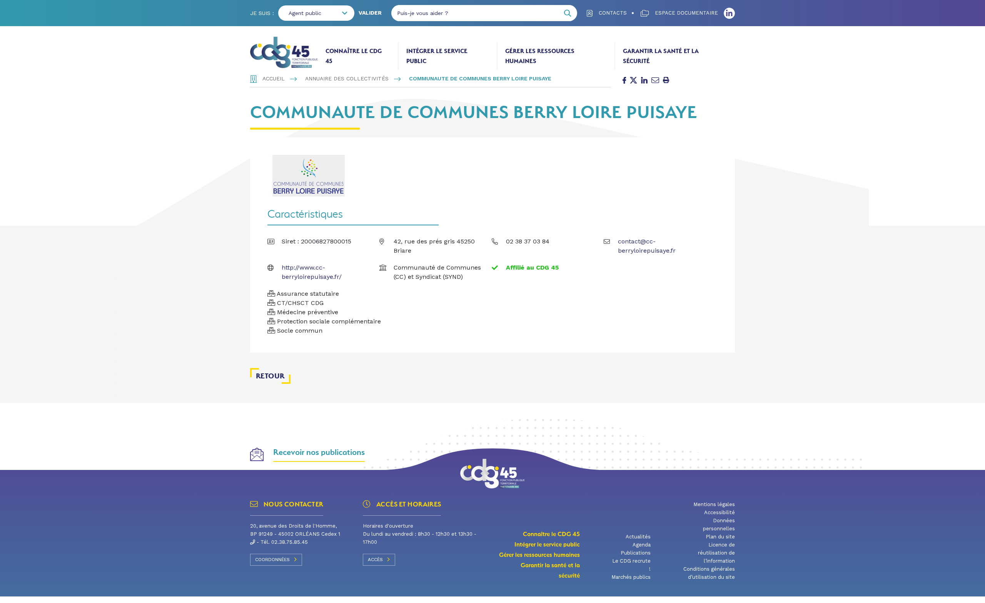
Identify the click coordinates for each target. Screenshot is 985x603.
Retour (270, 376)
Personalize (602, 593)
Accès (375, 559)
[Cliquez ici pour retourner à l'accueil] (284, 52)
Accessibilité (719, 512)
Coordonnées (272, 559)
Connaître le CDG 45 (354, 56)
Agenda (642, 545)
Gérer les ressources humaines (539, 56)
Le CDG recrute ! (631, 565)
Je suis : (262, 13)
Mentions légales (714, 504)
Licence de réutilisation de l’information (716, 553)
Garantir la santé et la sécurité (661, 56)
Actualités (638, 537)
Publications (636, 553)
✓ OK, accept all (554, 593)
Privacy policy (639, 593)
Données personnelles (719, 524)
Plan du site (720, 537)
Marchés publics (631, 577)
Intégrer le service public (436, 56)
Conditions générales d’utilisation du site (709, 573)
